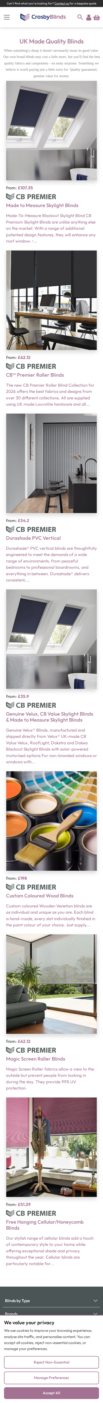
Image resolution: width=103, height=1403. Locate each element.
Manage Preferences (51, 1377)
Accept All (51, 1393)
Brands (11, 1313)
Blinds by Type (17, 1300)
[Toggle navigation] (7, 17)
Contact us (62, 3)
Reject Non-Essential (52, 1362)
